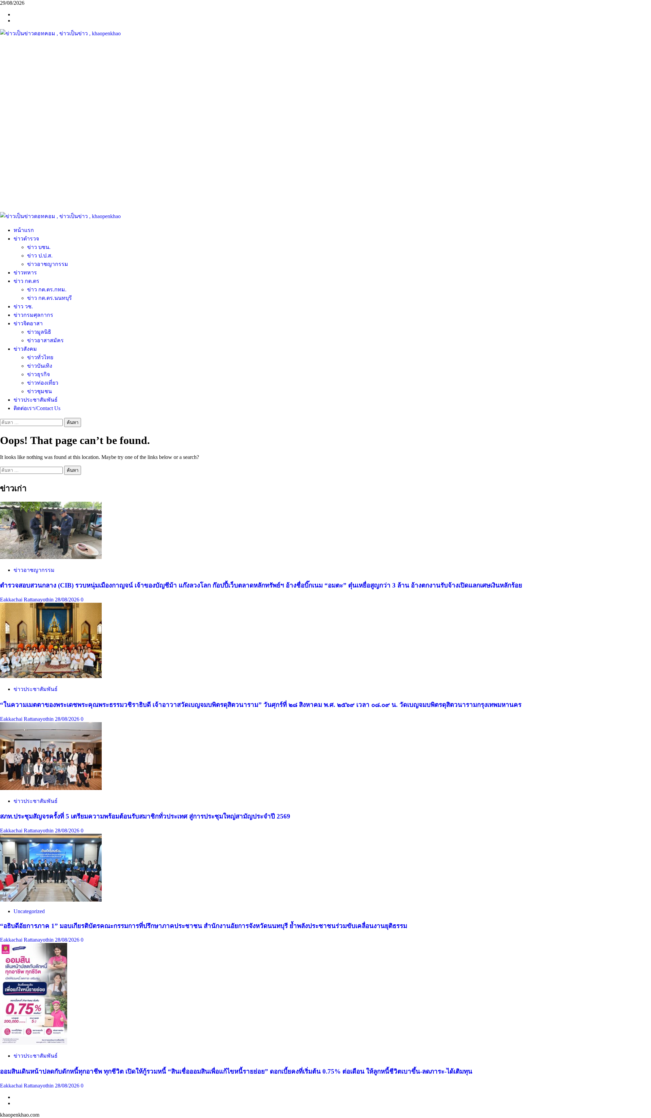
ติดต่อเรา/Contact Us (37, 408)
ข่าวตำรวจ (26, 239)
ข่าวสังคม (25, 349)
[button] (325, 195)
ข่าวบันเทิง (39, 366)
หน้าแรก (24, 230)
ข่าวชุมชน (39, 391)
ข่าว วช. (23, 306)
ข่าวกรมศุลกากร (33, 315)
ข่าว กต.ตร (26, 281)
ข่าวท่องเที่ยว (42, 383)
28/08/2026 (68, 599)
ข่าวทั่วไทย (40, 357)
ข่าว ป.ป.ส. (40, 255)
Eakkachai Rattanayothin (27, 599)
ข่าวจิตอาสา (28, 323)
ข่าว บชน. (39, 247)
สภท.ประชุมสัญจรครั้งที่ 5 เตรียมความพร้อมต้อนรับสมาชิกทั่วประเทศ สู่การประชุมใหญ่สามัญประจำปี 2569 (145, 816)
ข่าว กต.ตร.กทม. (46, 289)
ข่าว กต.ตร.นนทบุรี (49, 298)
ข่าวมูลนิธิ (39, 332)
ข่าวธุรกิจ (38, 374)
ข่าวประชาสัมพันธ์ (36, 400)
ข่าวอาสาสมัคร (45, 340)
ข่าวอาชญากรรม (47, 264)
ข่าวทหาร (25, 272)
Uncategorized (29, 911)
